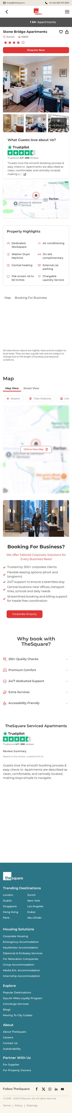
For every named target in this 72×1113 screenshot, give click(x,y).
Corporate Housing (15, 936)
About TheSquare (14, 1031)
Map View (12, 388)
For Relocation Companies (20, 959)
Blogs (7, 1009)
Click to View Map (33, 449)
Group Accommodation (18, 964)
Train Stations (42, 398)
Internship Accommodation (21, 976)
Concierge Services (16, 1004)
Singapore (10, 906)
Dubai (31, 912)
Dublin (7, 900)
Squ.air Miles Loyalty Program (22, 998)
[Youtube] (62, 1089)
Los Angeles (35, 906)
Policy (19, 1105)
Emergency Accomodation (21, 942)
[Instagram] (50, 1089)
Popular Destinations (17, 992)
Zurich (31, 895)
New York (33, 900)
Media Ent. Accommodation (21, 970)
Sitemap (32, 1105)
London (8, 895)
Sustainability (12, 1048)
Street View (31, 388)
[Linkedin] (56, 1089)
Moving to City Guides (17, 1015)
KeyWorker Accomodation (20, 947)
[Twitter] (43, 1089)
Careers (8, 1037)
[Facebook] (37, 1089)
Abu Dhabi (34, 917)
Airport (15, 398)
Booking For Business (31, 297)
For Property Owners (17, 1070)
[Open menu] (67, 12)
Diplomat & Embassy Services (22, 953)
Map (7, 297)
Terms (7, 1105)
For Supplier (11, 1064)
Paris (6, 917)
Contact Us (10, 1043)
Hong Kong (10, 912)
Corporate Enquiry (24, 614)
